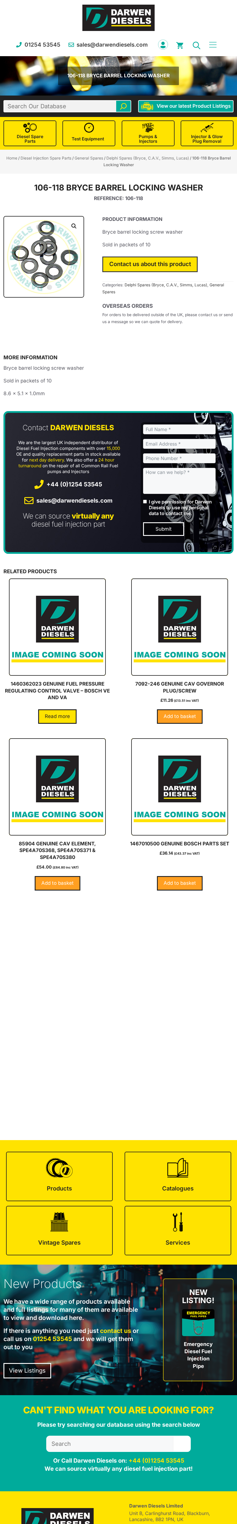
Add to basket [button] (180, 716)
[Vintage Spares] (59, 1230)
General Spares (89, 158)
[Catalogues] (178, 1176)
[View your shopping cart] (179, 44)
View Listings (27, 1370)
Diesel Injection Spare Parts (46, 158)
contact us (115, 1330)
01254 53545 (42, 44)
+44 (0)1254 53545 (74, 484)
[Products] (59, 1176)
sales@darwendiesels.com (112, 44)
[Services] (178, 1230)
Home (11, 158)
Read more (57, 716)
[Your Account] (163, 45)
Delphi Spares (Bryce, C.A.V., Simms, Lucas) (147, 158)
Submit (163, 529)
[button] (196, 44)
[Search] (123, 106)
